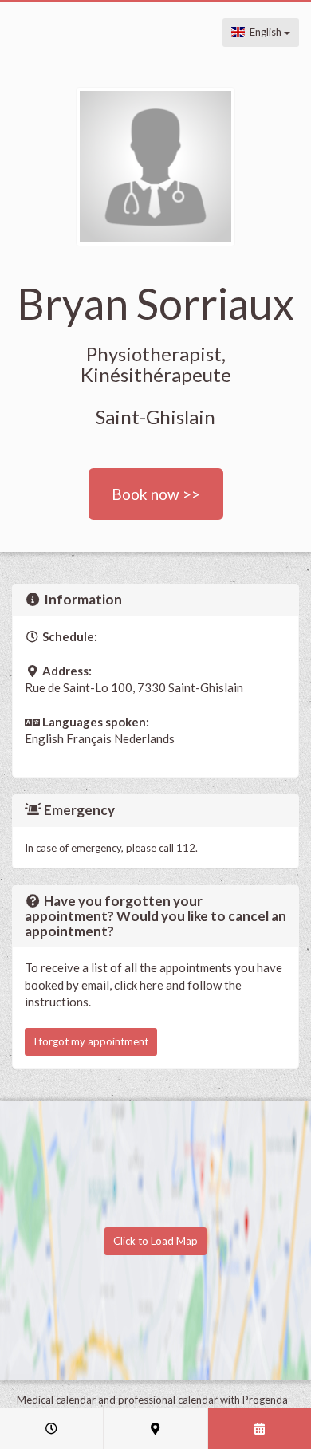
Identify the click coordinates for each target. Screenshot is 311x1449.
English (264, 32)
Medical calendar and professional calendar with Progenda (152, 1399)
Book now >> (156, 494)
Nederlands (144, 738)
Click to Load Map (155, 1240)
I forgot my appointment (90, 1041)
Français (89, 738)
